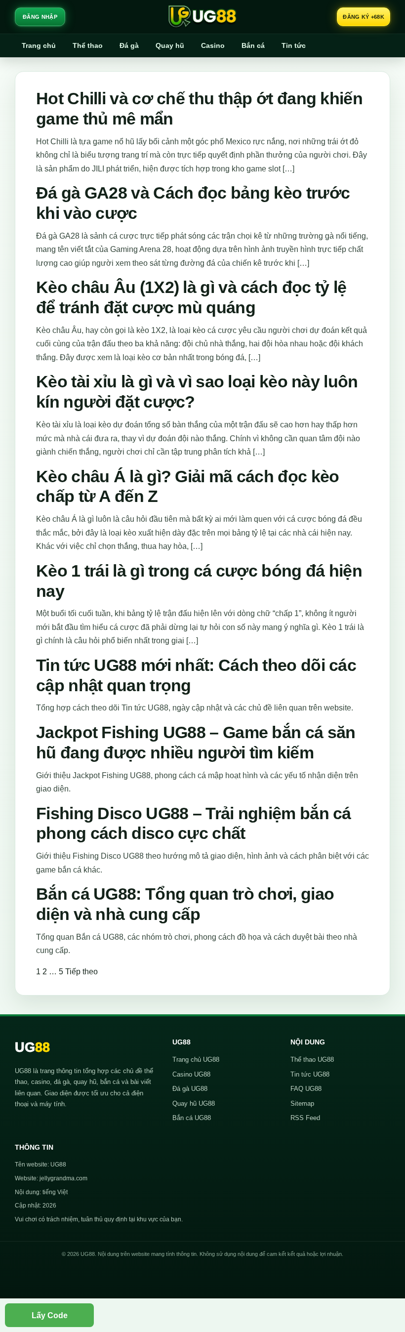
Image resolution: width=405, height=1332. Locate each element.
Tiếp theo (81, 971)
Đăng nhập (40, 17)
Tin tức (294, 45)
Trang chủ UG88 (195, 1059)
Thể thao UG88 (312, 1059)
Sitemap (302, 1103)
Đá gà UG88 (189, 1088)
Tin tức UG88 (309, 1074)
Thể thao (88, 45)
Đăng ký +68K (363, 17)
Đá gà (129, 45)
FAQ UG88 (306, 1088)
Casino (213, 45)
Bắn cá (253, 45)
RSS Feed (305, 1118)
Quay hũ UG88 (193, 1103)
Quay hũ (170, 45)
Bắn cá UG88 (191, 1118)
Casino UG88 (191, 1074)
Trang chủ (39, 45)
